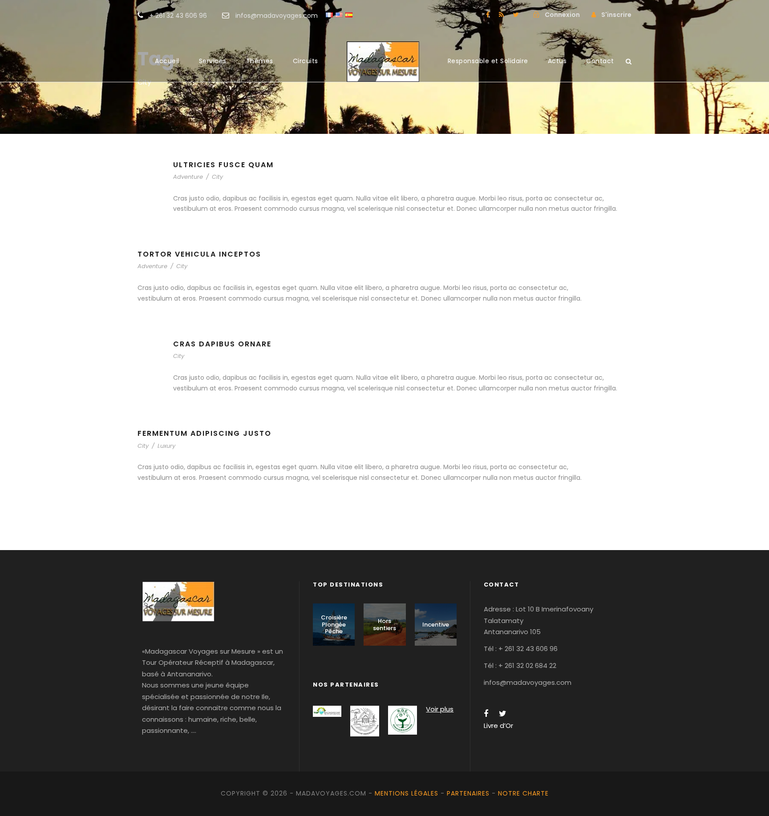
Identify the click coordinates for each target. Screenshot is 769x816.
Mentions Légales (406, 793)
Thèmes (259, 60)
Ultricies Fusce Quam (223, 165)
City (217, 177)
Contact (600, 60)
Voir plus (439, 709)
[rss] (501, 14)
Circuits (305, 60)
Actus (557, 60)
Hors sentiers (384, 624)
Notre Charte (523, 793)
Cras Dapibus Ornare (222, 344)
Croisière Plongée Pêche (334, 624)
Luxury (166, 446)
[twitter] (516, 14)
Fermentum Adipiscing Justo (204, 433)
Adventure (188, 177)
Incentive (435, 624)
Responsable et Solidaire (488, 60)
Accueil (167, 60)
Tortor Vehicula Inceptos (199, 254)
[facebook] (488, 14)
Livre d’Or (498, 725)
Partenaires (468, 793)
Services (213, 60)
